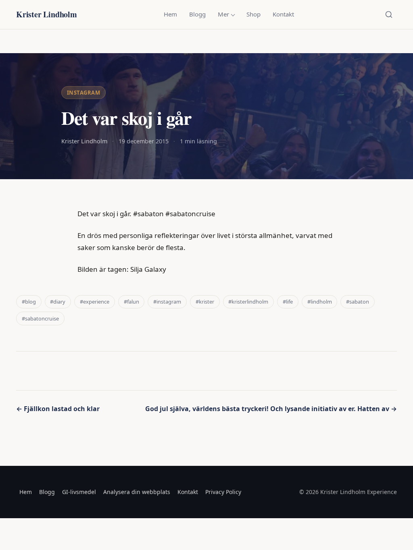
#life (288, 301)
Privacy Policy (223, 492)
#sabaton (357, 301)
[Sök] (389, 14)
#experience (94, 301)
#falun (131, 301)
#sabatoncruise (40, 318)
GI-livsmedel (79, 492)
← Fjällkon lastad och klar (58, 408)
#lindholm (319, 301)
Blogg (197, 14)
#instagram (167, 301)
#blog (29, 301)
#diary (57, 301)
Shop (253, 14)
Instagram (83, 92)
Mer (223, 14)
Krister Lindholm (46, 14)
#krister (205, 301)
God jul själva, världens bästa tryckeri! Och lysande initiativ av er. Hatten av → (271, 408)
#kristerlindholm (248, 301)
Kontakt (283, 14)
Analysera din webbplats (136, 492)
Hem (170, 14)
